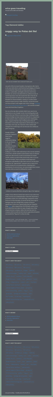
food (23, 279)
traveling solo (26, 296)
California (31, 270)
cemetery (19, 276)
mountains (33, 282)
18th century (18, 267)
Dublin (19, 279)
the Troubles (9, 296)
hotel (22, 220)
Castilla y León (22, 273)
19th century (26, 267)
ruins (30, 290)
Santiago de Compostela (20, 293)
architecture (18, 270)
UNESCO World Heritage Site (14, 299)
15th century (9, 267)
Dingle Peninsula (10, 279)
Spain (26, 219)
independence (15, 282)
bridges (25, 270)
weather (33, 220)
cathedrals (35, 273)
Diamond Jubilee (9, 220)
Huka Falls (10, 238)
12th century (17, 264)
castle (29, 273)
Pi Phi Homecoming (11, 290)
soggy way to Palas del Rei (21, 31)
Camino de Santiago (19, 219)
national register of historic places (15, 288)
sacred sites (9, 293)
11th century (9, 264)
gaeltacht (29, 279)
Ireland (23, 282)
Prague (26, 290)
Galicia (18, 220)
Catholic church (10, 276)
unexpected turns (29, 299)
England (15, 220)
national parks (26, 285)
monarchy (26, 220)
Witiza (10, 206)
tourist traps (18, 296)
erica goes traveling (15, 8)
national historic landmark (13, 285)
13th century (26, 264)
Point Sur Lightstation (13, 236)
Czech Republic (27, 276)
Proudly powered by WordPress (23, 392)
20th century (9, 270)
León (27, 282)
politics (20, 290)
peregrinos (29, 288)
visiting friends (10, 302)
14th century (35, 264)
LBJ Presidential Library (13, 234)
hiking (7, 282)
